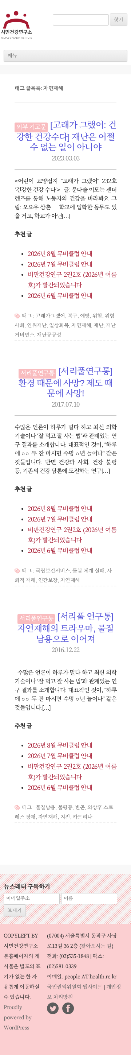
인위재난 (37, 326)
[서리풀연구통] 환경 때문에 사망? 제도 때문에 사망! (65, 382)
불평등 (65, 808)
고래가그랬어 (50, 316)
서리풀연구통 (37, 373)
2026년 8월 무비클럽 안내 (60, 254)
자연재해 (81, 326)
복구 (73, 316)
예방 (85, 316)
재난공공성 (49, 335)
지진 (65, 817)
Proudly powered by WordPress (17, 1018)
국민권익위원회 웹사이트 (74, 987)
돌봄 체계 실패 (88, 571)
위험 (97, 316)
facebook (68, 1008)
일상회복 (59, 326)
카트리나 (82, 817)
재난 (98, 326)
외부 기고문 (31, 127)
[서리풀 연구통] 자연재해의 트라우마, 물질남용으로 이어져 (65, 628)
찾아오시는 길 (96, 946)
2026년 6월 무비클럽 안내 (60, 296)
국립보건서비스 (53, 571)
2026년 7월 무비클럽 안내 (60, 264)
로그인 (63, 10)
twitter (53, 1008)
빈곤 (80, 808)
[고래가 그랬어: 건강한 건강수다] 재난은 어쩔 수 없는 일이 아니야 (66, 136)
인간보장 (48, 580)
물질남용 (45, 808)
